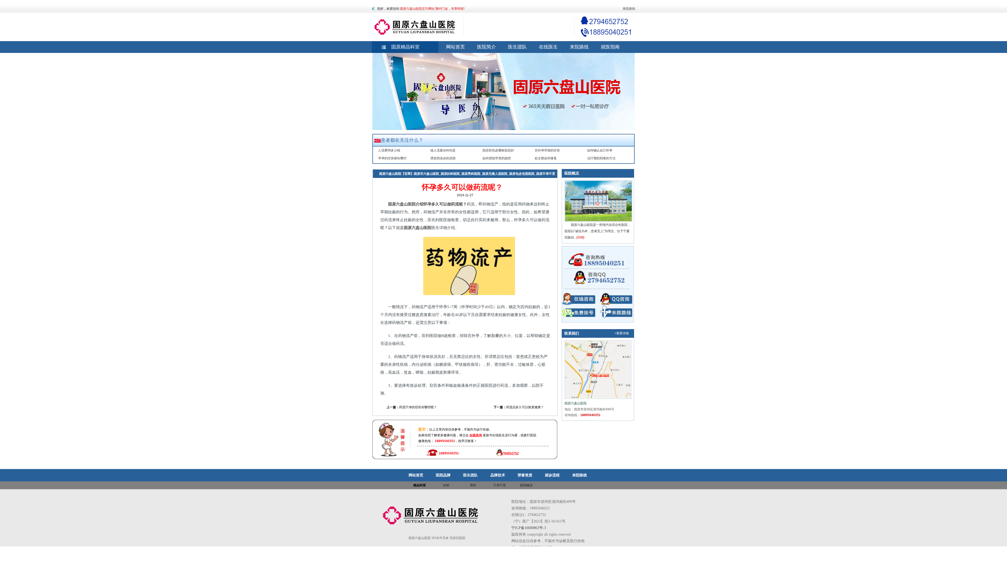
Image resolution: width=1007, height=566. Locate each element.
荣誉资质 (525, 475)
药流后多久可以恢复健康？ (525, 407)
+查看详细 (621, 333)
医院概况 (571, 173)
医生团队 (470, 475)
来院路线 (629, 8)
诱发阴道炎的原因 (443, 158)
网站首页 (416, 475)
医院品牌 (443, 475)
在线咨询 (475, 435)
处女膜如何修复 (546, 158)
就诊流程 (552, 475)
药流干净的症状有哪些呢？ (418, 407)
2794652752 (509, 453)
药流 (411, 182)
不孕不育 (499, 485)
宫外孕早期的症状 (547, 150)
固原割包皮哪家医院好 (498, 150)
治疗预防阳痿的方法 (601, 158)
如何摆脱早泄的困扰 (497, 158)
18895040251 (590, 415)
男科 (473, 485)
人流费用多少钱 (389, 150)
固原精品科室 (405, 47)
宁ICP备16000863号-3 (528, 528)
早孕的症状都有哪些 (392, 158)
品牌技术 (497, 475)
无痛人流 (398, 182)
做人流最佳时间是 (443, 150)
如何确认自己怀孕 (599, 150)
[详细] (580, 237)
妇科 (386, 182)
